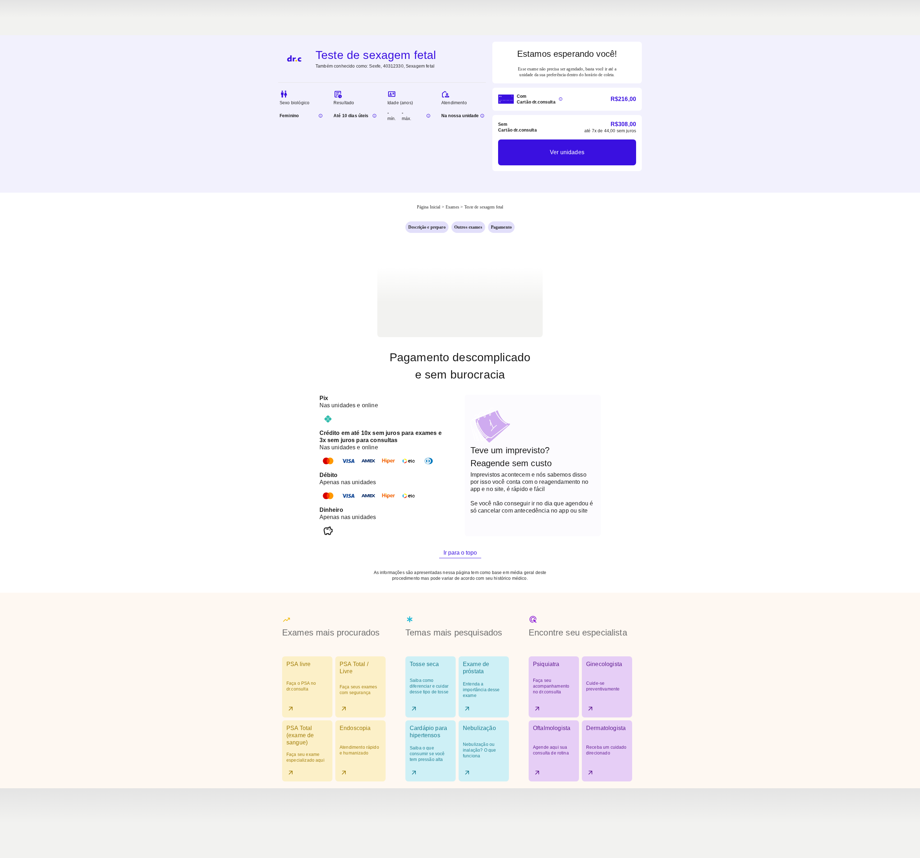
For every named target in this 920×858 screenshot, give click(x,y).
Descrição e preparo (427, 227)
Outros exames (468, 227)
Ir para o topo (460, 553)
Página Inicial (429, 207)
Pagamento (501, 227)
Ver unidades (567, 152)
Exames (452, 207)
